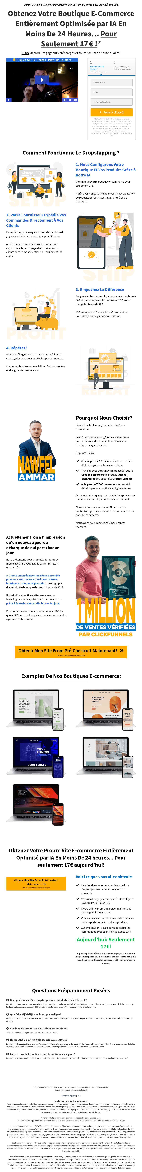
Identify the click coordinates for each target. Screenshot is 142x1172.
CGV (78, 1095)
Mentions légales (69, 1095)
